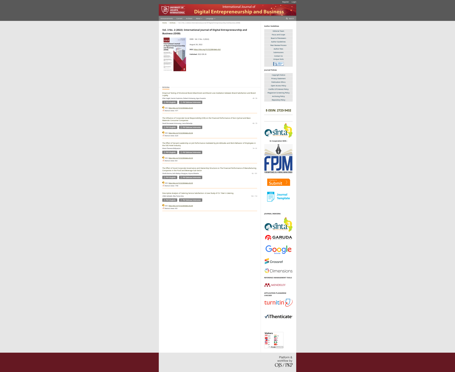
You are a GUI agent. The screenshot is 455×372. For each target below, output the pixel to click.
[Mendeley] (275, 288)
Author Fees (278, 49)
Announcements (167, 18)
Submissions (278, 52)
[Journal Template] (278, 196)
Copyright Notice (278, 75)
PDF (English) (171, 102)
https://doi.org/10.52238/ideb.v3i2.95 (181, 183)
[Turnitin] (278, 306)
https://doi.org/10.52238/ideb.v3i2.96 (181, 133)
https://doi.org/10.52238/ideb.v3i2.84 (181, 108)
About (198, 18)
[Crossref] (273, 264)
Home (164, 23)
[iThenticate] (278, 323)
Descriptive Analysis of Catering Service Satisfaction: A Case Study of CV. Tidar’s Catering (197, 193)
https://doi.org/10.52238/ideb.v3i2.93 (181, 158)
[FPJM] (278, 172)
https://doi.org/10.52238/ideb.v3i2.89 (181, 206)
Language (210, 18)
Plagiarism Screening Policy (278, 93)
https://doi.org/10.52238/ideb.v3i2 (207, 49)
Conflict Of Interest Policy (278, 89)
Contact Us (278, 56)
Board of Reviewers (278, 38)
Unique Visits (278, 59)
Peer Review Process (278, 45)
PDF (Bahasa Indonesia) (191, 102)
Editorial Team (278, 31)
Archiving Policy (278, 96)
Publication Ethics (278, 82)
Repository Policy (278, 100)
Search (291, 18)
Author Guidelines (278, 42)
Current (179, 18)
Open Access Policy (278, 85)
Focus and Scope (278, 34)
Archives (189, 18)
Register (285, 2)
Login (294, 2)
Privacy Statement (278, 78)
